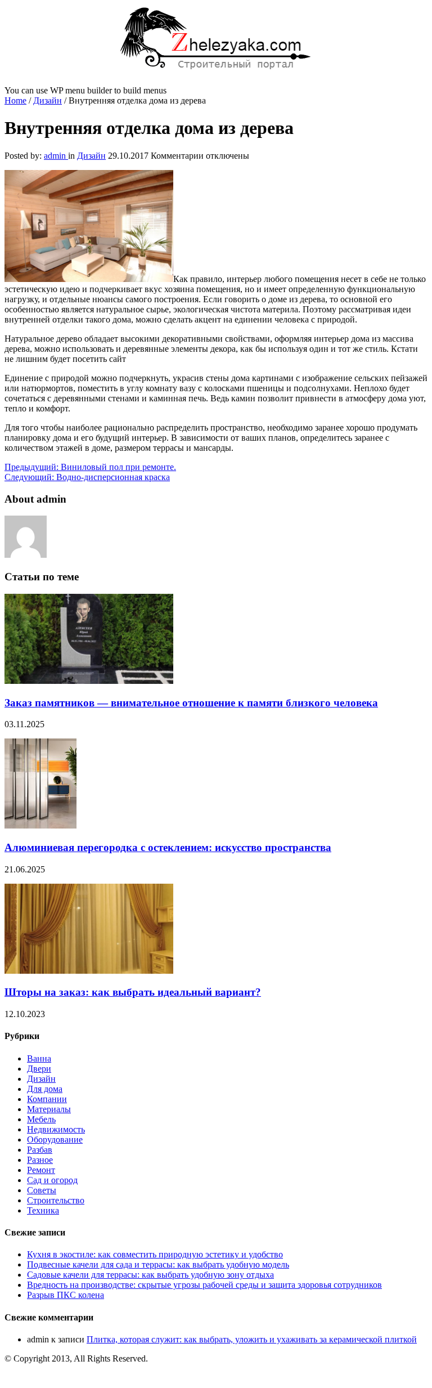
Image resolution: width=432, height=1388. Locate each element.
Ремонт (41, 1170)
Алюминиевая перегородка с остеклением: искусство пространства (167, 847)
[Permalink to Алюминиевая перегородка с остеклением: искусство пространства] (40, 825)
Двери (39, 1068)
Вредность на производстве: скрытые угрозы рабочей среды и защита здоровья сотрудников (204, 1285)
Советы (41, 1190)
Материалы (49, 1109)
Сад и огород (52, 1180)
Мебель (41, 1119)
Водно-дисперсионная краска (87, 477)
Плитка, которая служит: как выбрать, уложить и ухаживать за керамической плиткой (252, 1339)
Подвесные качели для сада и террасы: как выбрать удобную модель (158, 1264)
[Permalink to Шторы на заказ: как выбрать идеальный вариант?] (88, 970)
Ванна (39, 1058)
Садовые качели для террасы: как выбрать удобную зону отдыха (150, 1274)
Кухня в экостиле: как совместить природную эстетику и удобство (155, 1254)
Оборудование (55, 1139)
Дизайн (47, 100)
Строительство (55, 1200)
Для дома (44, 1089)
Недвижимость (56, 1129)
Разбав (39, 1149)
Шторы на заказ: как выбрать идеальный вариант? (132, 992)
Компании (47, 1099)
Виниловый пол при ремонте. (90, 467)
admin (56, 155)
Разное (40, 1160)
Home (15, 100)
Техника (43, 1210)
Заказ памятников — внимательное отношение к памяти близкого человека (191, 703)
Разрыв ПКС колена (65, 1295)
